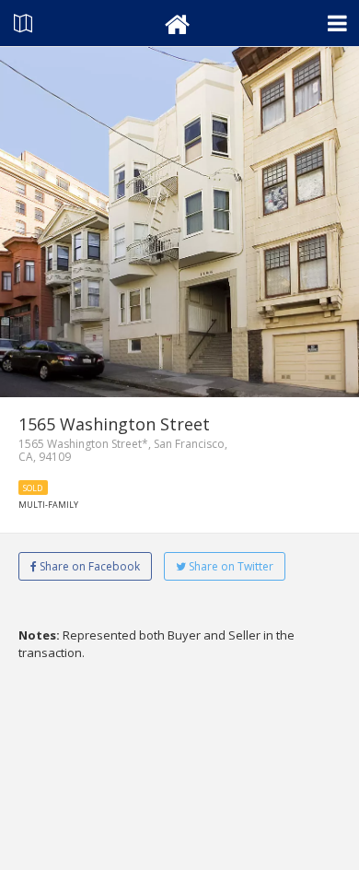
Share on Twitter (229, 566)
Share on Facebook (88, 566)
